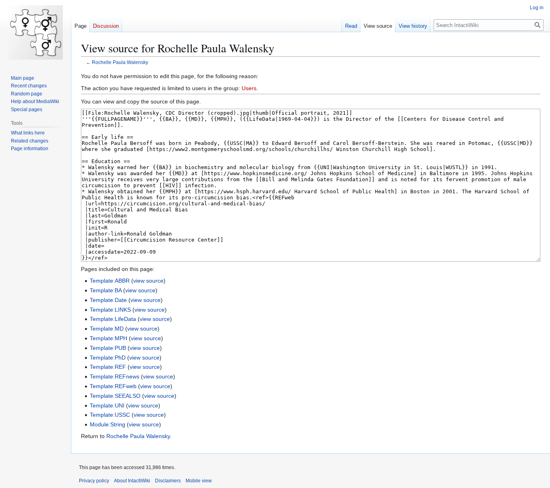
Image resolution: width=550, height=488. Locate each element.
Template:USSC (110, 414)
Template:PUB (108, 348)
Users (249, 88)
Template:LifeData (113, 319)
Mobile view (199, 481)
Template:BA (106, 290)
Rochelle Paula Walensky (120, 62)
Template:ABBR (110, 280)
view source (148, 280)
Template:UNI (107, 405)
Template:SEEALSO (115, 396)
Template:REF (108, 367)
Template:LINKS (110, 309)
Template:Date (108, 300)
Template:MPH (108, 338)
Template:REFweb (113, 386)
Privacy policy (94, 481)
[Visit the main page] (35, 32)
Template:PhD (108, 357)
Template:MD (107, 328)
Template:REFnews (114, 376)
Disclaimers (168, 481)
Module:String (107, 424)
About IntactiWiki (132, 481)
